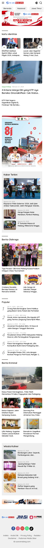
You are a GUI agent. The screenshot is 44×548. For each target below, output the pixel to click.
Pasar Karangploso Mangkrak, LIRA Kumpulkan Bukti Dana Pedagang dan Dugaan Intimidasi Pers (22, 344)
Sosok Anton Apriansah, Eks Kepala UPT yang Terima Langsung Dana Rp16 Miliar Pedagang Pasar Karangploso (23, 318)
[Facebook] (13, 528)
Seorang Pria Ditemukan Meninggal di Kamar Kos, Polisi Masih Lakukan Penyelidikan (32, 412)
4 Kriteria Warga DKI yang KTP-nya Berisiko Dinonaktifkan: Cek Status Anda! (20, 93)
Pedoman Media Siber (28, 538)
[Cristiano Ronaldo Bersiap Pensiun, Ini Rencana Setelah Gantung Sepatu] (11, 279)
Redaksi (37, 535)
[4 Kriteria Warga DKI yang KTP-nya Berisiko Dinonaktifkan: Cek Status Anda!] (22, 72)
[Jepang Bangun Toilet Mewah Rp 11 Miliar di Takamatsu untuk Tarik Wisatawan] (10, 465)
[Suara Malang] (15, 3)
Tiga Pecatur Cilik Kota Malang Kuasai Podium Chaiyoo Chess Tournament (20, 270)
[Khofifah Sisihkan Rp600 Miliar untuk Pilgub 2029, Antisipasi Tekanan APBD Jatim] (11, 43)
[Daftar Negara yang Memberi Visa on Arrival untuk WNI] (10, 488)
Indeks (6, 535)
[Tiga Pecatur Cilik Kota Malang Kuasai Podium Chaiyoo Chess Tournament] (22, 255)
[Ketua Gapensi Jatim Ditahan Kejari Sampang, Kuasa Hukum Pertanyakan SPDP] (11, 403)
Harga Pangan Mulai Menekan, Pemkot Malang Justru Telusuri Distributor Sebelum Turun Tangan (28, 213)
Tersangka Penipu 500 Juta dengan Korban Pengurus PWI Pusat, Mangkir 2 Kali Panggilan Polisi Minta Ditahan (23, 353)
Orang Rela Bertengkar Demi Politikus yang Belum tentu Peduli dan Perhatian (23, 310)
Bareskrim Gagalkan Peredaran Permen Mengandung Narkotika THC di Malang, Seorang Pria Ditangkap (32, 433)
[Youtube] (22, 528)
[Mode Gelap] (36, 3)
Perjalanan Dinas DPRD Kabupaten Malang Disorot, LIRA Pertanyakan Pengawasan (24, 336)
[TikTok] (31, 529)
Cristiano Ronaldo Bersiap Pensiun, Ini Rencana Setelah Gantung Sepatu (9, 289)
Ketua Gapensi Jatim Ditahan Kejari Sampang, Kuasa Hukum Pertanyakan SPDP (10, 412)
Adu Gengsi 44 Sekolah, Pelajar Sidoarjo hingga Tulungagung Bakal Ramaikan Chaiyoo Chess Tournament (31, 289)
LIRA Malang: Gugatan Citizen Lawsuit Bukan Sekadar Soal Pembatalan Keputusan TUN (11, 433)
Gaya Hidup (6, 87)
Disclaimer (12, 538)
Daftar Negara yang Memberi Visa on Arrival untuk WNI (27, 487)
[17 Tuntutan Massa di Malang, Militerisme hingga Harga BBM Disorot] (10, 225)
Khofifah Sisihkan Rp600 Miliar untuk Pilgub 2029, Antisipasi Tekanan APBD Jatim (11, 53)
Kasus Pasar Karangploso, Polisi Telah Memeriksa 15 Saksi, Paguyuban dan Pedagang (21, 393)
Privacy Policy (26, 535)
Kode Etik (14, 535)
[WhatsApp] (27, 528)
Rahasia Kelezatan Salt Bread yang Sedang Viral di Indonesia (29, 476)
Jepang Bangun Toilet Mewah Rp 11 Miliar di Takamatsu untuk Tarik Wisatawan (27, 465)
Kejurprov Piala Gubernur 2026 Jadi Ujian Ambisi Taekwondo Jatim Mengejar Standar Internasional (22, 205)
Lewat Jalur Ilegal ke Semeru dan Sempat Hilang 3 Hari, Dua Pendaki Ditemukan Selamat (31, 53)
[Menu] (3, 3)
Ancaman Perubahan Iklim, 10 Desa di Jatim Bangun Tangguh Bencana (22, 327)
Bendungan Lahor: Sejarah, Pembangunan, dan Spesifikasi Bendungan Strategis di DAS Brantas (29, 454)
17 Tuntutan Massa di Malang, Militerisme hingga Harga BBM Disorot (28, 224)
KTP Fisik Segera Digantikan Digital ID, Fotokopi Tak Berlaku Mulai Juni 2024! (10, 102)
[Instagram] (18, 528)
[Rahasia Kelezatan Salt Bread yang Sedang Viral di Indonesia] (10, 476)
